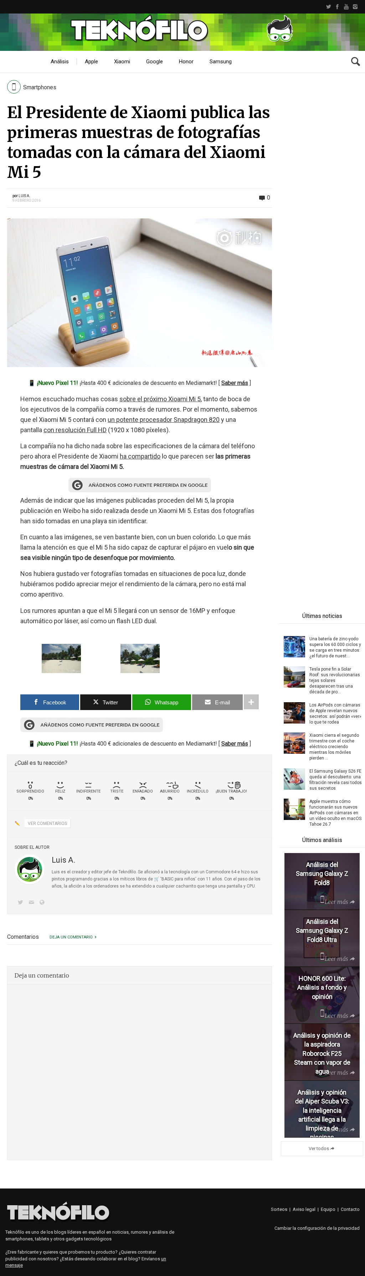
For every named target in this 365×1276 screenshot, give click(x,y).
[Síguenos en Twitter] (21, 903)
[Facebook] (337, 7)
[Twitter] (328, 7)
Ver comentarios (47, 823)
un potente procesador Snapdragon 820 (164, 419)
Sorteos (279, 1209)
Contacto (350, 1209)
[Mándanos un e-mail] (32, 903)
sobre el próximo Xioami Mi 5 (160, 399)
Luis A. (24, 196)
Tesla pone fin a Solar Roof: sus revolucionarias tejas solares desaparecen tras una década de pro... (334, 680)
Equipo (328, 1209)
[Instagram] (355, 7)
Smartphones (39, 87)
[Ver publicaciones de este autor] (29, 869)
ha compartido (140, 456)
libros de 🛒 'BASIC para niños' (166, 879)
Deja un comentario (71, 937)
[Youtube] (346, 7)
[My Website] (43, 903)
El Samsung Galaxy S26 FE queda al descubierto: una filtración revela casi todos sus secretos (335, 780)
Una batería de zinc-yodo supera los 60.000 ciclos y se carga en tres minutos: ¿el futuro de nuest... (335, 647)
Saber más (234, 383)
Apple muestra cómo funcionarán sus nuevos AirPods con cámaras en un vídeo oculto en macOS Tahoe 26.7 (335, 813)
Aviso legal (304, 1209)
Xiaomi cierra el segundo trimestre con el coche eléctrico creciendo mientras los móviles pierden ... (334, 747)
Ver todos (319, 1148)
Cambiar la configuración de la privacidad (317, 1228)
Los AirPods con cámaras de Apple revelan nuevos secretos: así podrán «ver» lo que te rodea (335, 714)
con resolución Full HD (75, 430)
